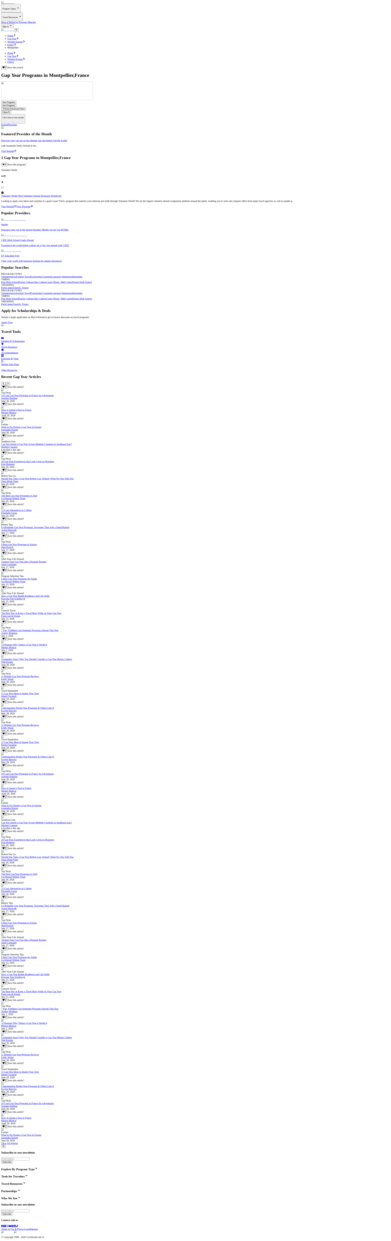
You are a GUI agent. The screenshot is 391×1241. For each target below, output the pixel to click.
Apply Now (7, 322)
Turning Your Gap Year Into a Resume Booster (23, 561)
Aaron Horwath (8, 530)
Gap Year (11, 38)
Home (10, 35)
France (10, 45)
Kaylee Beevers (8, 710)
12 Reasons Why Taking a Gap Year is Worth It (24, 644)
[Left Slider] (3, 383)
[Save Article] (4, 387)
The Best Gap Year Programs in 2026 (19, 495)
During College (25, 282)
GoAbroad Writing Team (13, 498)
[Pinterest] (12, 1226)
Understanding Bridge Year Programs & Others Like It (27, 708)
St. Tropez (24, 287)
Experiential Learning (41, 276)
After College (39, 282)
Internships (77, 276)
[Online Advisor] (3, 1146)
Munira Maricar (8, 412)
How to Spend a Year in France (16, 410)
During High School (82, 282)
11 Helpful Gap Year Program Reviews (20, 676)
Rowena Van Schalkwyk (13, 598)
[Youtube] (10, 1226)
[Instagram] (7, 1226)
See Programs (8, 102)
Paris (3, 287)
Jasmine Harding (9, 398)
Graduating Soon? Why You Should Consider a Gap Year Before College (36, 659)
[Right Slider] (8, 383)
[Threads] (5, 1226)
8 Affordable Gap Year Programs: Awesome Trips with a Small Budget (35, 527)
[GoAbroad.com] (7, 2)
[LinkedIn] (14, 1226)
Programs (12, 124)
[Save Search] (4, 67)
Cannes (9, 287)
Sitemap (34, 1229)
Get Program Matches (25, 22)
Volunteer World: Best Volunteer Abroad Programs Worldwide (31, 196)
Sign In (5, 26)
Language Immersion (61, 276)
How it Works (8, 22)
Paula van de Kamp (10, 616)
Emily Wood (7, 679)
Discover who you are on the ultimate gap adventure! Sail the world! (34, 140)
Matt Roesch (7, 547)
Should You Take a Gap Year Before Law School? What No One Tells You (37, 478)
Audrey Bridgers (9, 633)
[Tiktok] (17, 1226)
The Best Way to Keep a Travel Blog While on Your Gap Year (31, 613)
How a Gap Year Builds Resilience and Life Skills (25, 596)
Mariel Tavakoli (8, 696)
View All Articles (9, 1143)
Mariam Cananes (9, 447)
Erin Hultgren (8, 464)
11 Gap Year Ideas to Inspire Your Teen (20, 693)
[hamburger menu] (16, 29)
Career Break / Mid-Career (59, 282)
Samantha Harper (9, 430)
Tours (16, 287)
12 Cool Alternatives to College (16, 510)
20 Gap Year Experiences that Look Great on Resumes (27, 461)
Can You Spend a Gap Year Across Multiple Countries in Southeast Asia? (36, 444)
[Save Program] (4, 164)
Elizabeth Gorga (9, 513)
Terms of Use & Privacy (13, 1229)
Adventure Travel (22, 276)
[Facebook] (2, 1226)
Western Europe (15, 42)
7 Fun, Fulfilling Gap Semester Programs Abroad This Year (29, 630)
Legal (27, 1229)
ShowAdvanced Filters (14, 109)
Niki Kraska (7, 662)
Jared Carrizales (8, 564)
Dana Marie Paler (9, 481)
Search (4, 124)
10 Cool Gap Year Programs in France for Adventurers (27, 395)
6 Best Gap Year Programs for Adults (19, 579)
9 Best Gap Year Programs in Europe (19, 544)
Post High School (9, 282)
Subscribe (6, 1162)
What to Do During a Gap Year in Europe (21, 427)
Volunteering (7, 276)
